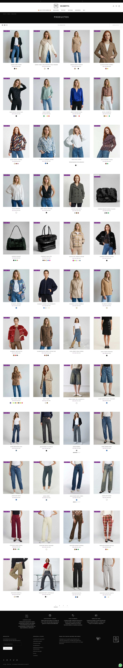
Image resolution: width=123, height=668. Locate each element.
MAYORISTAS (78, 10)
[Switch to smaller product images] (4, 25)
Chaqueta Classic (106, 304)
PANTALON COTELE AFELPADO (46, 545)
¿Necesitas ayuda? (37, 641)
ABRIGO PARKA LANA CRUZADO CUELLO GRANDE (46, 64)
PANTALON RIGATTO (76, 593)
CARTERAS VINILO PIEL (46, 256)
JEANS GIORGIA (76, 446)
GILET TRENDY (46, 399)
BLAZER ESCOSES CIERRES (107, 64)
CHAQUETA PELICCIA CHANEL (107, 256)
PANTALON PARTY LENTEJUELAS (46, 592)
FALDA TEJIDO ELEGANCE (107, 351)
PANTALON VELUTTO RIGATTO (107, 593)
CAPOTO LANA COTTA (77, 209)
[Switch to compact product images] (6, 25)
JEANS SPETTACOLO (106, 495)
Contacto (35, 655)
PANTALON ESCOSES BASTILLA (107, 545)
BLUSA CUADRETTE (106, 112)
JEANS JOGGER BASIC (107, 446)
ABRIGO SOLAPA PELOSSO (76, 64)
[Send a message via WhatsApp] (120, 665)
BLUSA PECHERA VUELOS (107, 159)
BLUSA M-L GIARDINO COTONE (46, 159)
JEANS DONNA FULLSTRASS (46, 446)
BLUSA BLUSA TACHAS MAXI (16, 112)
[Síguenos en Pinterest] (10, 660)
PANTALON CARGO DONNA (16, 545)
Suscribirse (8, 648)
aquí (70, 1)
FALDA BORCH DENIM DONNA (77, 351)
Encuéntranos (36, 645)
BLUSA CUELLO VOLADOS (16, 159)
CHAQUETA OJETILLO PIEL (16, 351)
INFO (84, 10)
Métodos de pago (37, 651)
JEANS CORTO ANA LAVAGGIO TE (76, 399)
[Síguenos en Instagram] (7, 660)
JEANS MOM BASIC (16, 495)
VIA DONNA (70, 10)
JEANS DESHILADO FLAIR (16, 446)
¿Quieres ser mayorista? (38, 639)
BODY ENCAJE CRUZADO (46, 208)
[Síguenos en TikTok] (13, 660)
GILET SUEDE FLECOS (16, 399)
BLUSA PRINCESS (16, 208)
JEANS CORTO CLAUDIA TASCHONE (107, 399)
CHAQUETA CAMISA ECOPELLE (77, 304)
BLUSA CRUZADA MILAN (76, 112)
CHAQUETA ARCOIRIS (16, 304)
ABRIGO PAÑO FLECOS (16, 64)
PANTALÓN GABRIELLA (16, 592)
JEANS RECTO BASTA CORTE (76, 496)
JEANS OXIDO (46, 496)
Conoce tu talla (36, 643)
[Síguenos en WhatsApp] (17, 660)
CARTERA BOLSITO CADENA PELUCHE (107, 209)
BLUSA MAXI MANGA (76, 159)
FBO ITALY (63, 10)
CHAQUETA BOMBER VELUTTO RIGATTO (46, 304)
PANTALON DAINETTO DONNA (76, 545)
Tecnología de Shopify (23, 664)
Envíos (34, 653)
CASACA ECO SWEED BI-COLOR (76, 256)
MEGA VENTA (56, 10)
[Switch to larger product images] (2, 25)
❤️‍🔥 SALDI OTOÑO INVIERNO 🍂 (44, 10)
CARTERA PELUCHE (16, 256)
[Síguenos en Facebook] (3, 660)
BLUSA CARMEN (46, 112)
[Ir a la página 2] (67, 605)
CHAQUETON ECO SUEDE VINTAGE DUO (46, 351)
